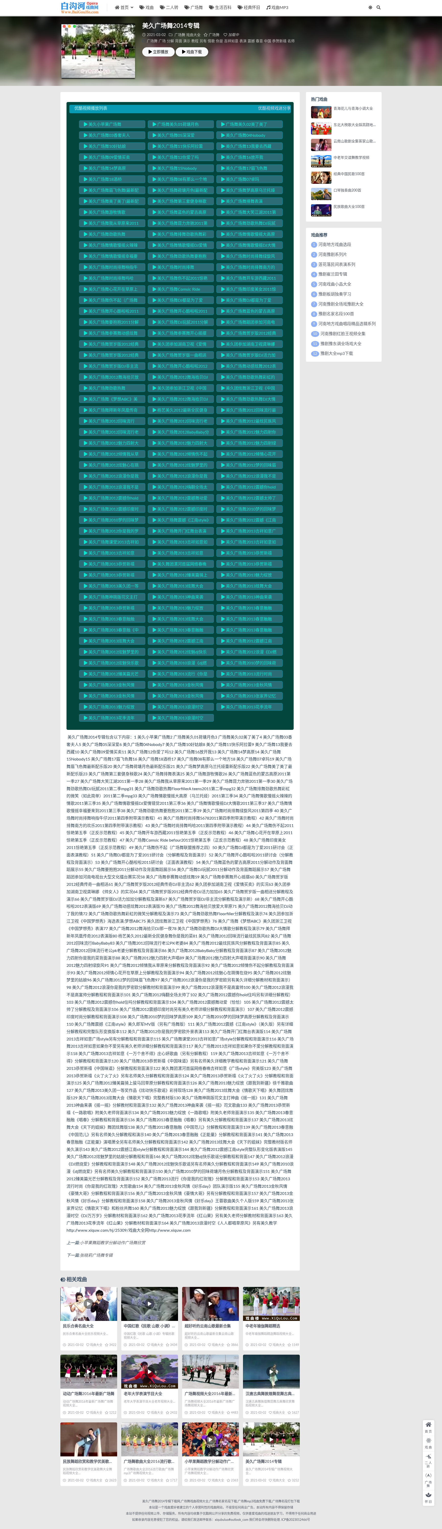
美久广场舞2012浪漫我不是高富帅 (248, 477)
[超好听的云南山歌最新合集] (210, 1304)
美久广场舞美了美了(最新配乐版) (111, 202)
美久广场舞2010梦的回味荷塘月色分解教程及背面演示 (248, 664)
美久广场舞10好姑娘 (106, 146)
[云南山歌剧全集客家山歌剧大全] (321, 145)
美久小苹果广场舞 (104, 124)
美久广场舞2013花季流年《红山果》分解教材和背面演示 (110, 719)
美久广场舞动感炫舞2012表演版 (248, 367)
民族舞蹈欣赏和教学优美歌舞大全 (91, 1462)
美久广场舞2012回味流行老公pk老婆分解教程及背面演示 (111, 433)
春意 (259, 41)
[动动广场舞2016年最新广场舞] (88, 1372)
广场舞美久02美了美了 (246, 124)
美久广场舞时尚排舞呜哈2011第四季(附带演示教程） (109, 279)
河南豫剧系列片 (332, 255)
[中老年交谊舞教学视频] (321, 161)
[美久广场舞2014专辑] (271, 1439)
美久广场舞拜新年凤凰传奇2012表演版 (111, 411)
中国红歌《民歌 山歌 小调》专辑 (152, 1326)
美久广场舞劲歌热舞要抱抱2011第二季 (179, 257)
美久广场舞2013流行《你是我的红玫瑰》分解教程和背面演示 (180, 675)
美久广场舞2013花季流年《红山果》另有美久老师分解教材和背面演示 (247, 708)
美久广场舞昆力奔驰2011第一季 (180, 224)
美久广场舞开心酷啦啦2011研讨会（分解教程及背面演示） (112, 312)
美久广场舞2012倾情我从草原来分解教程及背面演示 (111, 455)
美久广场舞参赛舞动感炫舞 (112, 333)
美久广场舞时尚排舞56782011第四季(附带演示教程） (179, 268)
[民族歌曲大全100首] (321, 210)
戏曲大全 (193, 35)
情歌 (211, 41)
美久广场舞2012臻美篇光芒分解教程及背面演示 (111, 675)
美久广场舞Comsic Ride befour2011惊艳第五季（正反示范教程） (180, 290)
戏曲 (150, 8)
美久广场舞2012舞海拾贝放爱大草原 (111, 378)
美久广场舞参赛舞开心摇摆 (181, 333)
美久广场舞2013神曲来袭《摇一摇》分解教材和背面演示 (179, 598)
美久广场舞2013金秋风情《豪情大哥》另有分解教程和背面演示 (247, 686)
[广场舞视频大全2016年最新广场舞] (210, 1372)
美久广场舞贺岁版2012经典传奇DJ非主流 (111, 345)
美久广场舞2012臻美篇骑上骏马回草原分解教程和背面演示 (180, 576)
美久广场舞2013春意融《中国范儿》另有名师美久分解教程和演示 (111, 631)
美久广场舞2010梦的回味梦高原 (248, 510)
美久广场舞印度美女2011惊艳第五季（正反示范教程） (248, 290)
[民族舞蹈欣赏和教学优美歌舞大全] (88, 1439)
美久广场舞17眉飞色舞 (246, 168)
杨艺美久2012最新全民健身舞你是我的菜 (180, 411)
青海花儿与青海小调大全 (353, 108)
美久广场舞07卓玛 (242, 179)
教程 (194, 41)
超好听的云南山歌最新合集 (208, 1326)
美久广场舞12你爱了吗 (177, 157)
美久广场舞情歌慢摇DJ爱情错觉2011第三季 (180, 246)
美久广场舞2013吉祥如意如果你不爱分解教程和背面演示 (248, 543)
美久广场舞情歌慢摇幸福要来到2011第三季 (111, 257)
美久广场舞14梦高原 (106, 168)
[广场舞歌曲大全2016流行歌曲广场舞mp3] (149, 1439)
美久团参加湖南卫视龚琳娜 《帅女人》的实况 (248, 345)
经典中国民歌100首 (349, 174)
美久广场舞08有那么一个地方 (180, 180)
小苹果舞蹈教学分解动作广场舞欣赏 (112, 1243)
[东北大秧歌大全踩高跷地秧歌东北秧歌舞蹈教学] (321, 128)
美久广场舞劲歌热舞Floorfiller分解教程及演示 (107, 389)
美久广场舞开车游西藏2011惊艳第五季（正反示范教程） (248, 279)
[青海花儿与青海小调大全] (321, 112)
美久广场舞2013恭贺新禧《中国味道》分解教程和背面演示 (110, 565)
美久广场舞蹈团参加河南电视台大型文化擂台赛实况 (248, 323)
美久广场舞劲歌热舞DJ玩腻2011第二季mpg (248, 224)
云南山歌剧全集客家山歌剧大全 (359, 141)
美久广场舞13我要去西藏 (248, 146)
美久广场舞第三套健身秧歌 (181, 201)
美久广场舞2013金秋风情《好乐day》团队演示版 (109, 686)
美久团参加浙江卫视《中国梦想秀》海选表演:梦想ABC (179, 389)
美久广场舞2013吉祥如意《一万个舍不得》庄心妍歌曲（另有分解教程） (110, 554)
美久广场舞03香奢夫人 (108, 135)
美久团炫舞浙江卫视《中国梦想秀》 (248, 389)
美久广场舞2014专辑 (264, 1462)
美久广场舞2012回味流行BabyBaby (109, 422)
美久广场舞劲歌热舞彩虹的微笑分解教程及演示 (248, 378)
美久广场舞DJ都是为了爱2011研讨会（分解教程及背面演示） (248, 301)
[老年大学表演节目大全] (149, 1372)
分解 (170, 41)
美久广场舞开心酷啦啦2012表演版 (180, 367)
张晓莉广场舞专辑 (96, 1255)
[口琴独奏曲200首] (321, 194)
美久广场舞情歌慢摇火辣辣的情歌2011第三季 (111, 246)
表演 (243, 41)
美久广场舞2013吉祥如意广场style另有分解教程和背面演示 (248, 532)
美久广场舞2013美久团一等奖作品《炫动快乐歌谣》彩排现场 (111, 587)
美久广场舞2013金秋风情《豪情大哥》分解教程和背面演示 (179, 686)
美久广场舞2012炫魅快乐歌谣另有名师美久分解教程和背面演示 (111, 664)
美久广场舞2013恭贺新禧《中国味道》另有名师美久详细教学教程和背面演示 (247, 554)
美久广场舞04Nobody (245, 135)
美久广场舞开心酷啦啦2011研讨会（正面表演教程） (180, 312)
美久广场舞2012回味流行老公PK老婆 (180, 422)
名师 (291, 41)
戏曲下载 (194, 52)
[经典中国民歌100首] (321, 178)
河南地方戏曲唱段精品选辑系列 (347, 324)
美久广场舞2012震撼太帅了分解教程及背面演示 (248, 499)
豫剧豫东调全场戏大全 (341, 344)
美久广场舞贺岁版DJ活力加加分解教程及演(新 (248, 356)
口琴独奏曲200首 (347, 190)
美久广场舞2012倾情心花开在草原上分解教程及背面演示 (248, 455)
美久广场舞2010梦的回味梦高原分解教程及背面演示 (111, 521)
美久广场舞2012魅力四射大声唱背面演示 (180, 444)
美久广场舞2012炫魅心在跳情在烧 (111, 466)
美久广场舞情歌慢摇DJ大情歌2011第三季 (248, 246)
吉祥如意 (231, 41)
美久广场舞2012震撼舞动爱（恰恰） (180, 499)
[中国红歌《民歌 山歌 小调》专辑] (149, 1304)
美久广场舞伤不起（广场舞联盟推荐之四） (111, 301)
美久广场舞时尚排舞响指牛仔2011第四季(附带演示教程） (111, 268)
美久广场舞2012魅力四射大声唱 (111, 444)
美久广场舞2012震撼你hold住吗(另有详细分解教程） (248, 488)
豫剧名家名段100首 (336, 314)
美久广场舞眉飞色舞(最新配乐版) (111, 191)
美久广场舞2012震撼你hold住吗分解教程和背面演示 (111, 499)
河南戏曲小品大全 (334, 284)
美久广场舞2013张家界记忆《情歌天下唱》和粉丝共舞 (248, 697)
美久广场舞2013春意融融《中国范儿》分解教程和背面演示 (247, 620)
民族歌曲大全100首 (349, 207)
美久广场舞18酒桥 (104, 179)
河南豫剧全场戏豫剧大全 (340, 304)
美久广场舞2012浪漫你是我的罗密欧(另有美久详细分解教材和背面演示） (111, 477)
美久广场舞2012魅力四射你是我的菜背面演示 (248, 433)
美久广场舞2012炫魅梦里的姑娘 (180, 466)
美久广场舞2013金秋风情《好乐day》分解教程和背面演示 (111, 697)
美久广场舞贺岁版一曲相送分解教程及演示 (179, 356)
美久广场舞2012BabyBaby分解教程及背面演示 (181, 433)
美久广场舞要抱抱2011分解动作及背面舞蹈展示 (111, 323)
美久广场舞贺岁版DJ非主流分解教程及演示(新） (111, 367)
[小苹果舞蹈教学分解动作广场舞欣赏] (210, 1439)
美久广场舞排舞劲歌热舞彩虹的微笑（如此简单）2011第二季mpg (180, 235)
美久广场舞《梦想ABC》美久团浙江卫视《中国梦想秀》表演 (111, 400)
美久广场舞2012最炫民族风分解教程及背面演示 (248, 422)
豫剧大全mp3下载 (337, 354)
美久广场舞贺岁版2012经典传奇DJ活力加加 (111, 356)
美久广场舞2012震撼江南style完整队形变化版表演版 (246, 642)
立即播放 (160, 52)
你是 (219, 41)
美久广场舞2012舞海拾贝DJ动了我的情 (180, 378)
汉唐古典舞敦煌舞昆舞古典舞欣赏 (274, 1394)
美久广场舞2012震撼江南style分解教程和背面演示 (178, 642)
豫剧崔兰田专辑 (332, 274)
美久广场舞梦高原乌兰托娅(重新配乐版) (248, 191)
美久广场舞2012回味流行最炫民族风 (248, 411)
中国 (267, 41)
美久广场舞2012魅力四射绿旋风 (248, 444)
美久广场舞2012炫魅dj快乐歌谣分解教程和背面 (180, 653)
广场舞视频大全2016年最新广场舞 (214, 1394)
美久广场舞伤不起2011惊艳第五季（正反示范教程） (180, 279)
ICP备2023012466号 (295, 1519)
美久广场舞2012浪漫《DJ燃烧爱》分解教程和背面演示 (249, 653)
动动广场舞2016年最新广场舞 (88, 1394)
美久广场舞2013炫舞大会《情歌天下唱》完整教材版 (246, 587)
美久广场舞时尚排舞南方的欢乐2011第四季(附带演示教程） (248, 268)
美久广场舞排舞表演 (244, 201)
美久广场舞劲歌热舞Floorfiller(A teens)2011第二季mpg (111, 235)
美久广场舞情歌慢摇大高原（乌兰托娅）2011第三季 (248, 235)
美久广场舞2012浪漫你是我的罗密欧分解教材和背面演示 (180, 477)
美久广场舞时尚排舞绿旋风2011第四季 (248, 257)
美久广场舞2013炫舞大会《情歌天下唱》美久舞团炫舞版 (179, 587)
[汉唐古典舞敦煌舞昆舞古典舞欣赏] (271, 1372)
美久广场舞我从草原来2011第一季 (111, 224)
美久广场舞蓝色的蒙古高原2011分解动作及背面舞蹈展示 (248, 312)
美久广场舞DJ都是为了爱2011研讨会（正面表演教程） (180, 301)
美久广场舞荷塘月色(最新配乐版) (180, 191)
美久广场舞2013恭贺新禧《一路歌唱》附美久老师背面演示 (110, 609)
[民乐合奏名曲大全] (88, 1304)
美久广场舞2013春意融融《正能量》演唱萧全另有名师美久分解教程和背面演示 (247, 631)
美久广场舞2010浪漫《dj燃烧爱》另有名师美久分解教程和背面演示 (180, 664)
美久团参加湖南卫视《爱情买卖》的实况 (179, 345)
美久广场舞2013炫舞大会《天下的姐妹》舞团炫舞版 (178, 620)
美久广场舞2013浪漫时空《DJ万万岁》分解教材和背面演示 (179, 708)
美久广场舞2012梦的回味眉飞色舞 (248, 466)
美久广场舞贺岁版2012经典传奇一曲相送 (248, 334)
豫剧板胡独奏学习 (334, 294)
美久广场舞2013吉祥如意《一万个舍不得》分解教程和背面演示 (179, 554)
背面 (178, 41)
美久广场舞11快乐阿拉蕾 (179, 146)
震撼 (251, 41)
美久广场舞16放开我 (244, 157)
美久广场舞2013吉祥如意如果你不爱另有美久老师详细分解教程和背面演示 (180, 543)
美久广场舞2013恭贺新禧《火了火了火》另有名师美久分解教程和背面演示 (247, 565)
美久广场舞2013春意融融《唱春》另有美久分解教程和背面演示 (110, 620)
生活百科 (223, 8)
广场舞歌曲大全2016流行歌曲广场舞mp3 (159, 1462)
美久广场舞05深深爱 (175, 135)
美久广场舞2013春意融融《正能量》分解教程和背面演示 (179, 631)
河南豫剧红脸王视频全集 (343, 334)
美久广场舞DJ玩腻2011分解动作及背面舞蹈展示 (180, 323)
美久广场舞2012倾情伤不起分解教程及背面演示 (180, 455)
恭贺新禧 (279, 41)
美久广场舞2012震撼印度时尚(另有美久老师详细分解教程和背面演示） (111, 510)
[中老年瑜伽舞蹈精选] (271, 1304)
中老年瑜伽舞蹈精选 (263, 1326)
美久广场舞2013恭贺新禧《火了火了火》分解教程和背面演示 (110, 576)
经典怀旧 (252, 8)
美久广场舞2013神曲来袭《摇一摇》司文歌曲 (246, 598)
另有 (203, 41)
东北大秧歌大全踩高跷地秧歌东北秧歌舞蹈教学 (371, 125)
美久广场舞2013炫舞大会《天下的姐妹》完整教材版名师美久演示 (110, 642)
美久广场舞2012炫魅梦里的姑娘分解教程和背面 (111, 653)
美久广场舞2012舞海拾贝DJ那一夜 (180, 400)
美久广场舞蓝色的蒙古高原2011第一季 (179, 213)
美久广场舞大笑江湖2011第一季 (248, 213)
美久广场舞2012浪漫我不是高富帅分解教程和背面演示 (111, 488)
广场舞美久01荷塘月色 (177, 124)
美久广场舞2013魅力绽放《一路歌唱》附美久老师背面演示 (179, 609)
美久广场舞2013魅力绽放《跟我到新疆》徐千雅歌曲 (246, 576)
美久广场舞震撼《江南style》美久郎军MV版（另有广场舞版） (181, 521)
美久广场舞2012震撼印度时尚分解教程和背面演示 (180, 510)
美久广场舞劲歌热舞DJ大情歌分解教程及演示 (248, 400)
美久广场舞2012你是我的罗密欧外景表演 (111, 532)
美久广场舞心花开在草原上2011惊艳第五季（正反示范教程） (111, 290)
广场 (162, 41)
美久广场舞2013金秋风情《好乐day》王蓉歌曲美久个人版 (180, 697)
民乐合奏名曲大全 (78, 1326)
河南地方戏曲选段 (334, 245)
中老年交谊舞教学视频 (351, 158)
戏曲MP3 (279, 8)
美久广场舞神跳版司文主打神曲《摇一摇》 (111, 598)
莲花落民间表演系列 (336, 265)
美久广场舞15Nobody (176, 168)
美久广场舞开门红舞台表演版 (179, 532)
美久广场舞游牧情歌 (106, 212)
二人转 (172, 8)
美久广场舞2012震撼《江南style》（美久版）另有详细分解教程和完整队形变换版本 (249, 521)
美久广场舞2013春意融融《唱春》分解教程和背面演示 (247, 609)
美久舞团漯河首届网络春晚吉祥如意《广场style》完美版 (179, 565)
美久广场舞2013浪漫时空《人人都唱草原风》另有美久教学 (179, 719)
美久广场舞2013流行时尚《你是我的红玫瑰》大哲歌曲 (247, 675)
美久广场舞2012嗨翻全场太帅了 (180, 488)
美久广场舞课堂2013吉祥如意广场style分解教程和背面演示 (111, 543)
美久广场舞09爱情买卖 (108, 157)
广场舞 (197, 8)
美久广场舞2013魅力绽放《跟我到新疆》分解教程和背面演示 (110, 708)
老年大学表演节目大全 (143, 1394)
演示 (186, 41)
